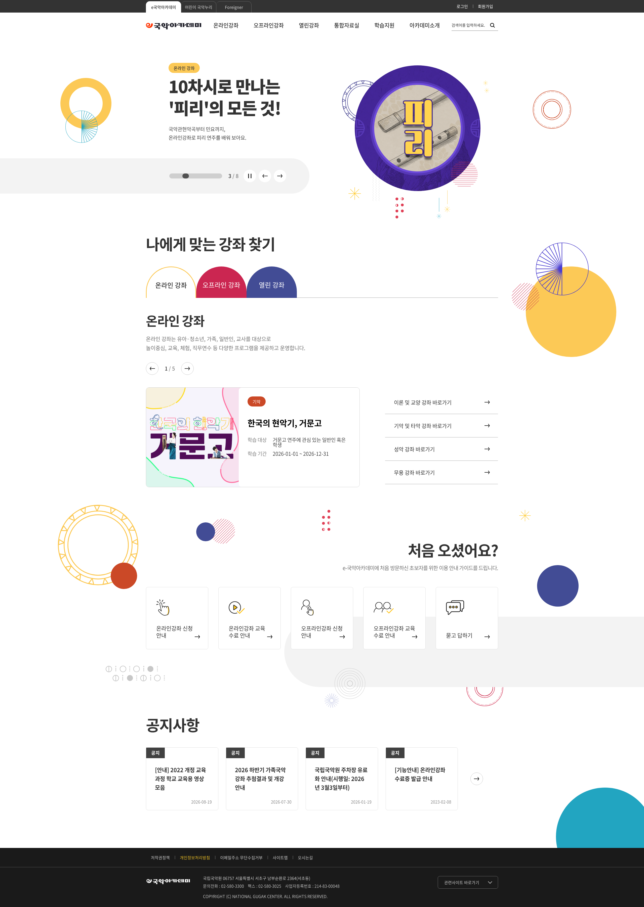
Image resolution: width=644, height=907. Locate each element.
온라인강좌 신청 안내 (174, 632)
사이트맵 (280, 857)
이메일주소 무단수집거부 (241, 857)
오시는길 (305, 857)
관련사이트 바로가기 (461, 882)
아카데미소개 (425, 25)
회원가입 (485, 6)
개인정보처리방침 (195, 857)
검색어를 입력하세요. (468, 25)
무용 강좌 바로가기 (414, 472)
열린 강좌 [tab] (272, 285)
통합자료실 (346, 25)
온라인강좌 (225, 25)
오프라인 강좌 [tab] (221, 285)
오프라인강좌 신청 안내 (322, 632)
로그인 (462, 6)
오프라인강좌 (269, 25)
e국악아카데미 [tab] (163, 7)
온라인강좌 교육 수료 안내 (247, 632)
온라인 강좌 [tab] (171, 285)
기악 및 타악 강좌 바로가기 (423, 426)
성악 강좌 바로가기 (414, 449)
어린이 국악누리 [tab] (198, 7)
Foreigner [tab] (234, 7)
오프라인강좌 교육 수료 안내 (394, 632)
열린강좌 (309, 25)
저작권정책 (160, 857)
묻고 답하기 (459, 635)
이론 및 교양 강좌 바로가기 (423, 402)
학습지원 (384, 25)
